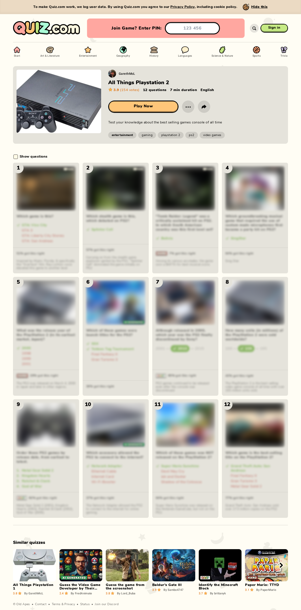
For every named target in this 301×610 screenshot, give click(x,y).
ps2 (191, 135)
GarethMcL (127, 73)
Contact (40, 604)
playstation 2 (170, 135)
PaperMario (266, 589)
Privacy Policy (182, 7)
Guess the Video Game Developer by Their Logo (80, 588)
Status (85, 604)
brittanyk (218, 593)
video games (212, 135)
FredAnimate (81, 593)
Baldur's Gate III (167, 585)
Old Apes (23, 604)
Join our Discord (107, 604)
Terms (56, 604)
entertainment (122, 135)
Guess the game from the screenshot (125, 586)
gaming (147, 135)
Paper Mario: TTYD (262, 585)
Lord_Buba (126, 593)
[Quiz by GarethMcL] (112, 74)
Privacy (69, 604)
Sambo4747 (173, 589)
